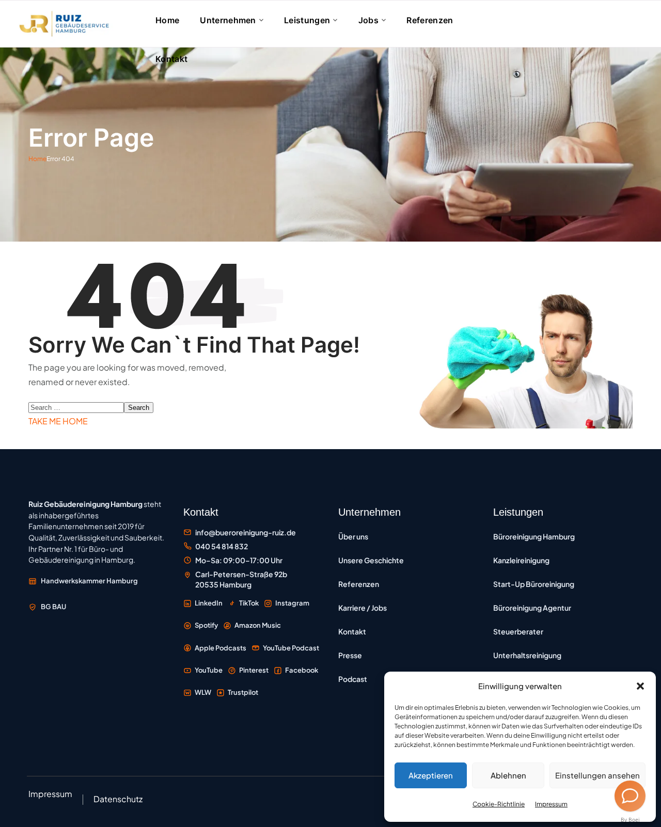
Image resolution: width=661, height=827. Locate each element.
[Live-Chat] (630, 796)
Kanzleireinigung (521, 560)
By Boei (630, 819)
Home (37, 159)
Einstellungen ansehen (597, 775)
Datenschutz (118, 798)
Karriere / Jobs (362, 607)
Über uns (353, 536)
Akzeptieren (430, 775)
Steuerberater (518, 631)
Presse (350, 655)
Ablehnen (508, 775)
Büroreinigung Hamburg (534, 536)
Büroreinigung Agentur (532, 607)
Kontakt (352, 631)
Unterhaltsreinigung (527, 655)
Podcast (352, 678)
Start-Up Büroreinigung (533, 584)
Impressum (551, 804)
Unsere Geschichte (371, 560)
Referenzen (358, 584)
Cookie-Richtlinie (499, 804)
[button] (640, 686)
